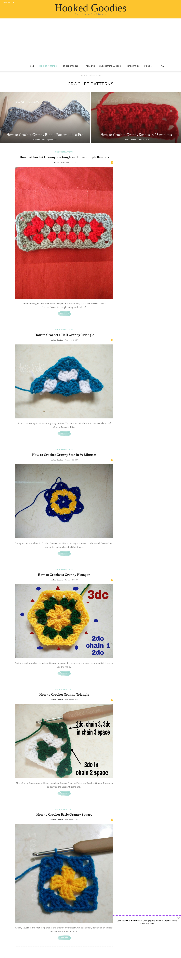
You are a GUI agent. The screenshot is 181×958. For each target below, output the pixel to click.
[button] (162, 66)
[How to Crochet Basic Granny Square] (64, 873)
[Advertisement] (90, 40)
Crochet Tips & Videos (110, 66)
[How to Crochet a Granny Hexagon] (64, 621)
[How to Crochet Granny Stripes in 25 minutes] (136, 117)
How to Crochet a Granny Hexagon (64, 574)
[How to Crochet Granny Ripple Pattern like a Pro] (45, 117)
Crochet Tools (70, 66)
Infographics (133, 66)
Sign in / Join (8, 3)
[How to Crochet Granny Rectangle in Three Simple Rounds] (64, 233)
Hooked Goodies (39, 140)
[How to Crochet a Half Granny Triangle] (64, 381)
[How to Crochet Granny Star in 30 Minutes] (64, 501)
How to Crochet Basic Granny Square (64, 814)
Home (31, 66)
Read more (64, 314)
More (147, 66)
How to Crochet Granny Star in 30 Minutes (64, 454)
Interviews (90, 66)
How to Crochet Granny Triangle (64, 694)
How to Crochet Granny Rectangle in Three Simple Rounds (64, 157)
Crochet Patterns (47, 66)
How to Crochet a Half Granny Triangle (64, 335)
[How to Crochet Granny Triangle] (64, 741)
